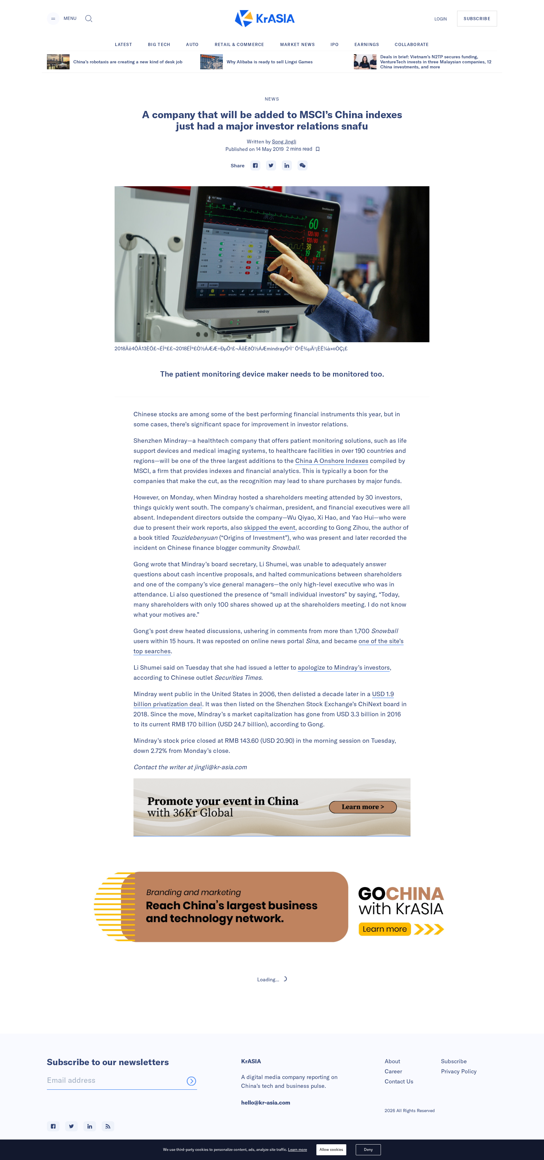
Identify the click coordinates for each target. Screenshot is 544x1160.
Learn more (297, 1149)
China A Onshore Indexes (331, 461)
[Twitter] (271, 165)
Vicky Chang (284, 1033)
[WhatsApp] (303, 165)
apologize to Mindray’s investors (344, 667)
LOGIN (440, 18)
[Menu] (53, 18)
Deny (368, 1149)
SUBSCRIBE (477, 18)
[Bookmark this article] (317, 149)
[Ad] (272, 906)
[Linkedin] (287, 165)
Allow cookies (331, 1149)
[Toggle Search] (88, 18)
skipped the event (269, 527)
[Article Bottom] (272, 807)
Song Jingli (284, 141)
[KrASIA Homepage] (265, 18)
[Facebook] (255, 165)
